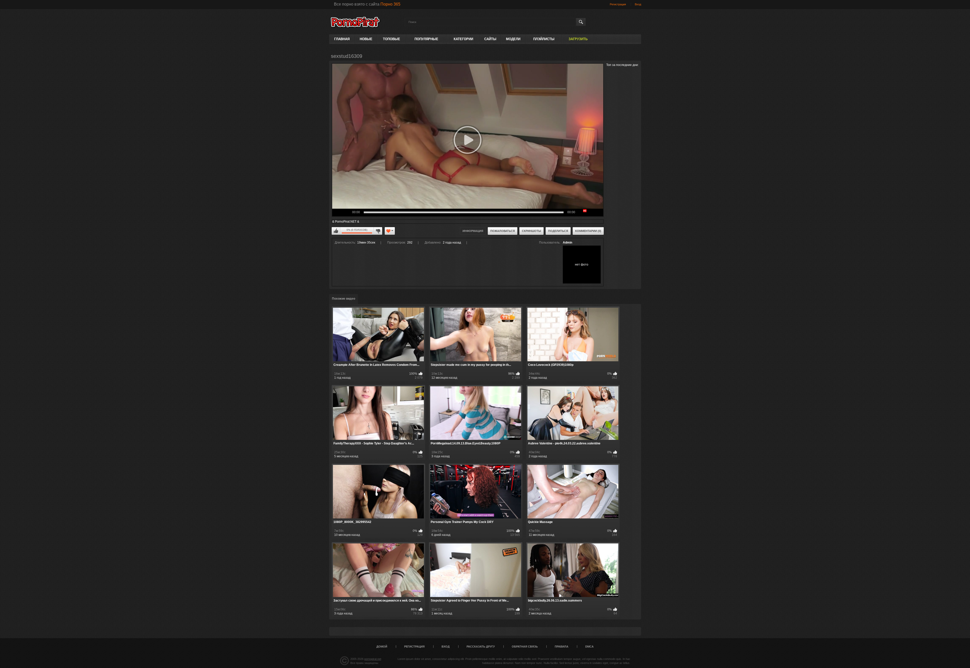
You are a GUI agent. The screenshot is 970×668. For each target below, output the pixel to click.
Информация (473, 230)
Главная (342, 39)
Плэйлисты (543, 39)
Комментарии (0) (588, 230)
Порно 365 (390, 4)
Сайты (490, 39)
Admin (567, 242)
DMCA (589, 646)
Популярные (426, 39)
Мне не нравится (378, 231)
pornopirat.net (372, 658)
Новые (366, 39)
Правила (561, 646)
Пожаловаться (502, 230)
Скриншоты (531, 230)
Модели (513, 39)
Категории (463, 39)
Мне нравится (336, 231)
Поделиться (558, 230)
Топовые (391, 39)
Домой (381, 646)
